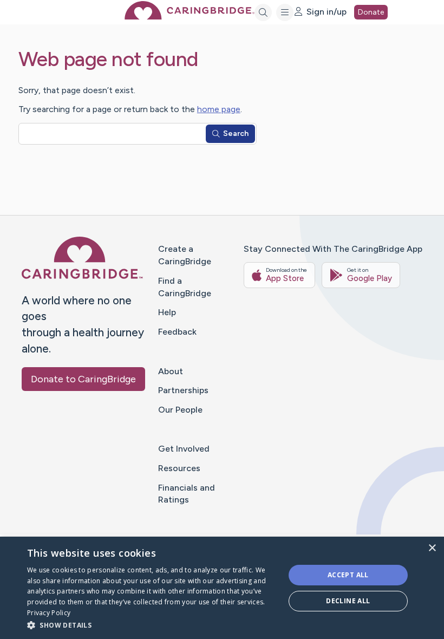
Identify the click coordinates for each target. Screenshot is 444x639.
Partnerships (183, 390)
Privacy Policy (346, 553)
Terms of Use (293, 553)
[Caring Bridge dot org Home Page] (189, 16)
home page (218, 109)
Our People (180, 410)
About (170, 371)
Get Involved (184, 449)
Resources (179, 468)
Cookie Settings (403, 553)
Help (167, 312)
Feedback (177, 332)
